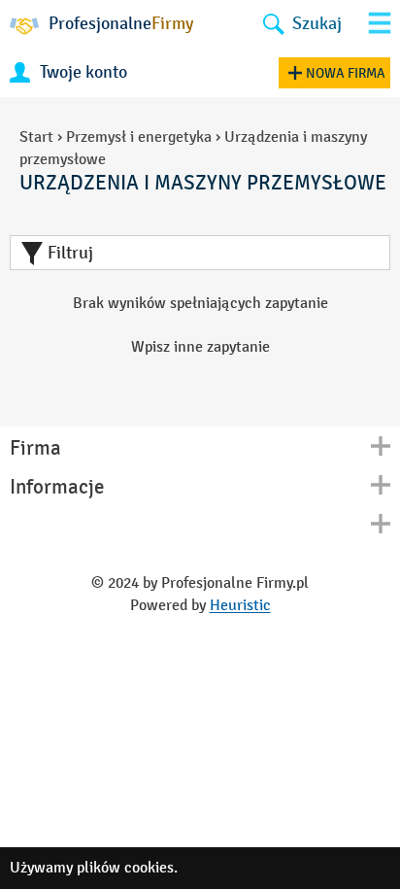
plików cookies (125, 867)
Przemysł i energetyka (139, 136)
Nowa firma (345, 73)
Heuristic (240, 605)
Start (36, 136)
